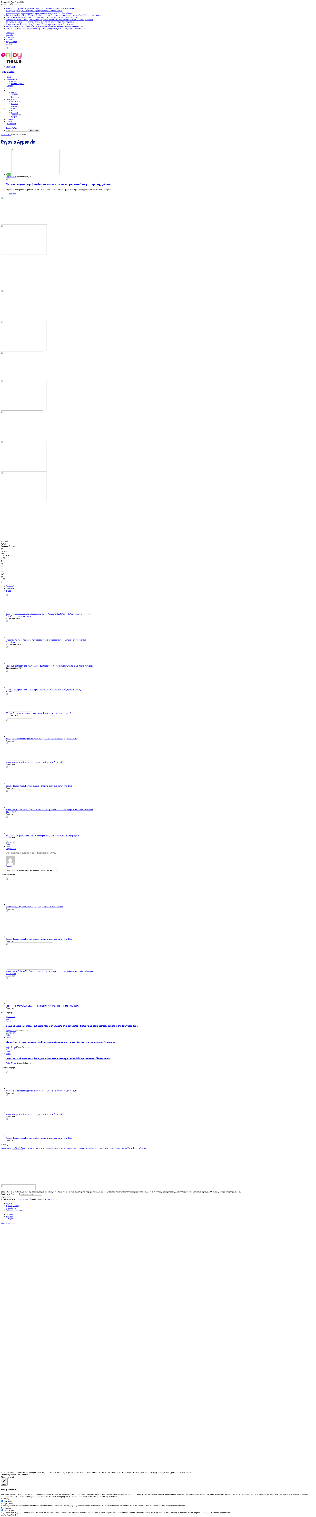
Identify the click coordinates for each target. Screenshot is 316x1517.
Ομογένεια (11, 124)
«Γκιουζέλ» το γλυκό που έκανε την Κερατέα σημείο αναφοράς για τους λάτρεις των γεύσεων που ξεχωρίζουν (60, 1042)
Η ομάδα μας (11, 1208)
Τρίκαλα (124, 1148)
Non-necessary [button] (7, 1508)
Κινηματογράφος (17, 84)
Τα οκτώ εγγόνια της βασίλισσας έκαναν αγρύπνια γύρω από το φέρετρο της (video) (58, 184)
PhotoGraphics (52, 1199)
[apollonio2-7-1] (22, 440)
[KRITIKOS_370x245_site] (24, 254)
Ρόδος (118, 1148)
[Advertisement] (48, 272)
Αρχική (9, 1203)
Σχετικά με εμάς (12, 1206)
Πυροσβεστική (93, 1148)
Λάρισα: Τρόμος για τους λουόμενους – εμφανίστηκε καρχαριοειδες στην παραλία (39, 713)
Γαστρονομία (16, 115)
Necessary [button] (5, 1499)
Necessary (8, 1501)
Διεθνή (9, 122)
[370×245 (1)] (24, 409)
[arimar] (24, 350)
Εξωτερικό (15, 95)
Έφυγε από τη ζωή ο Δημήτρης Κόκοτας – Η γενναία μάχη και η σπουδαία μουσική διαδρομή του (44, 26)
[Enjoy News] (11, 62)
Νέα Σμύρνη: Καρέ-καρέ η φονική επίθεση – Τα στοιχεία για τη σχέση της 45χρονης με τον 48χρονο (45, 28)
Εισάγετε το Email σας (10, 1194)
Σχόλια (8, 591)
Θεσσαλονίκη (32, 1148)
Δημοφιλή (10, 586)
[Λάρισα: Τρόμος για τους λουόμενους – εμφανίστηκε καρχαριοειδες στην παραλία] (19, 711)
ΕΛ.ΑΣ (17, 1148)
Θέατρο (14, 106)
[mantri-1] (22, 319)
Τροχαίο (131, 1148)
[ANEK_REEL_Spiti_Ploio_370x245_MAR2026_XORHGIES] (22, 378)
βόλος (143, 1148)
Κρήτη (57, 1148)
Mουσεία (14, 104)
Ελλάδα (14, 92)
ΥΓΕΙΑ (9, 88)
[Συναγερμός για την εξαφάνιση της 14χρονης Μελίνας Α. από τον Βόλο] (19, 760)
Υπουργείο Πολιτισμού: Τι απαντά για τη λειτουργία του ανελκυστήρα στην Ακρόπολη (40, 22)
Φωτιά (138, 1148)
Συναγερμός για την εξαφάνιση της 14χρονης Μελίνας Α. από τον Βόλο (34, 11)
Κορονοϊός (51, 1148)
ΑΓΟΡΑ (14, 117)
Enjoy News (11, 177)
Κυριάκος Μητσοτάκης (68, 1148)
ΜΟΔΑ (14, 110)
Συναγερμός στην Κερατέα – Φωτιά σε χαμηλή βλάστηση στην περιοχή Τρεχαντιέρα (39, 24)
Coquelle (9, 866)
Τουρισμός (15, 97)
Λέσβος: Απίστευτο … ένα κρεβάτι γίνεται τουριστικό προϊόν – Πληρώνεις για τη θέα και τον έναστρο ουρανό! (49, 20)
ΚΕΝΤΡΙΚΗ (6, 135)
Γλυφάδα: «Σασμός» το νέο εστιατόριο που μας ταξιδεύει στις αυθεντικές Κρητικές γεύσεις (43, 689)
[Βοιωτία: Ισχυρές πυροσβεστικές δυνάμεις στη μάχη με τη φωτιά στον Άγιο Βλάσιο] (19, 784)
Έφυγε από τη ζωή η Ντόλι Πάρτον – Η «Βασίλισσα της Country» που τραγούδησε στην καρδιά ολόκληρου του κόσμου (53, 15)
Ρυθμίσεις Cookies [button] (9, 1475)
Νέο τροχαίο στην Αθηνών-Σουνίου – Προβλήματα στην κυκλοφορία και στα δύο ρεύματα (41, 17)
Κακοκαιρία (43, 1148)
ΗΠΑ (24, 1148)
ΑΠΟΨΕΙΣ (10, 86)
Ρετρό (13, 81)
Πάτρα (85, 1148)
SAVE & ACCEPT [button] (8, 1515)
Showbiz (14, 113)
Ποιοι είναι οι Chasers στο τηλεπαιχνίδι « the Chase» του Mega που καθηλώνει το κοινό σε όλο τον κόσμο (49, 666)
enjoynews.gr (23, 1199)
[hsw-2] (24, 471)
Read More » (13, 194)
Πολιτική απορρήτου (14, 1210)
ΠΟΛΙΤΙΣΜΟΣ (11, 99)
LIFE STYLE (11, 108)
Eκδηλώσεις (16, 101)
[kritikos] (22, 223)
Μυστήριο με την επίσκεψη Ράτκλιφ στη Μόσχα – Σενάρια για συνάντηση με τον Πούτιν (41, 8)
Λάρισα (80, 1148)
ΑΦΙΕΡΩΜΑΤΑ (12, 79)
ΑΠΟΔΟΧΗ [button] (23, 1475)
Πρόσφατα (10, 588)
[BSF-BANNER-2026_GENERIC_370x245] (24, 502)
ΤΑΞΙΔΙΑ (10, 90)
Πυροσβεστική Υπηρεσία (106, 1148)
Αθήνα (9, 1148)
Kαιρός (3, 1148)
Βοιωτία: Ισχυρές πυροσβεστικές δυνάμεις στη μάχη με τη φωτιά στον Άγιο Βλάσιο (39, 13)
